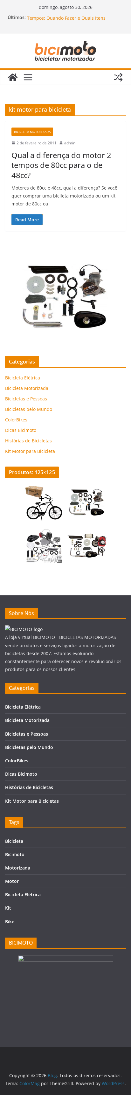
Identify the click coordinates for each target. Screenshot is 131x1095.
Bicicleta (14, 841)
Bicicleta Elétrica (22, 378)
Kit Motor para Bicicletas (32, 801)
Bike (9, 921)
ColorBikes (16, 420)
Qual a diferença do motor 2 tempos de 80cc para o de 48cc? (61, 165)
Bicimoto (14, 854)
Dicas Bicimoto (20, 430)
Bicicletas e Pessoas (26, 399)
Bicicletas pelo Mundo (28, 409)
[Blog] (12, 77)
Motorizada (17, 868)
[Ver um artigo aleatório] (118, 77)
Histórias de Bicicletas (28, 441)
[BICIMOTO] (24, 629)
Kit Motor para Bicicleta (30, 451)
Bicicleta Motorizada (32, 131)
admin (69, 143)
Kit (8, 908)
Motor (12, 881)
